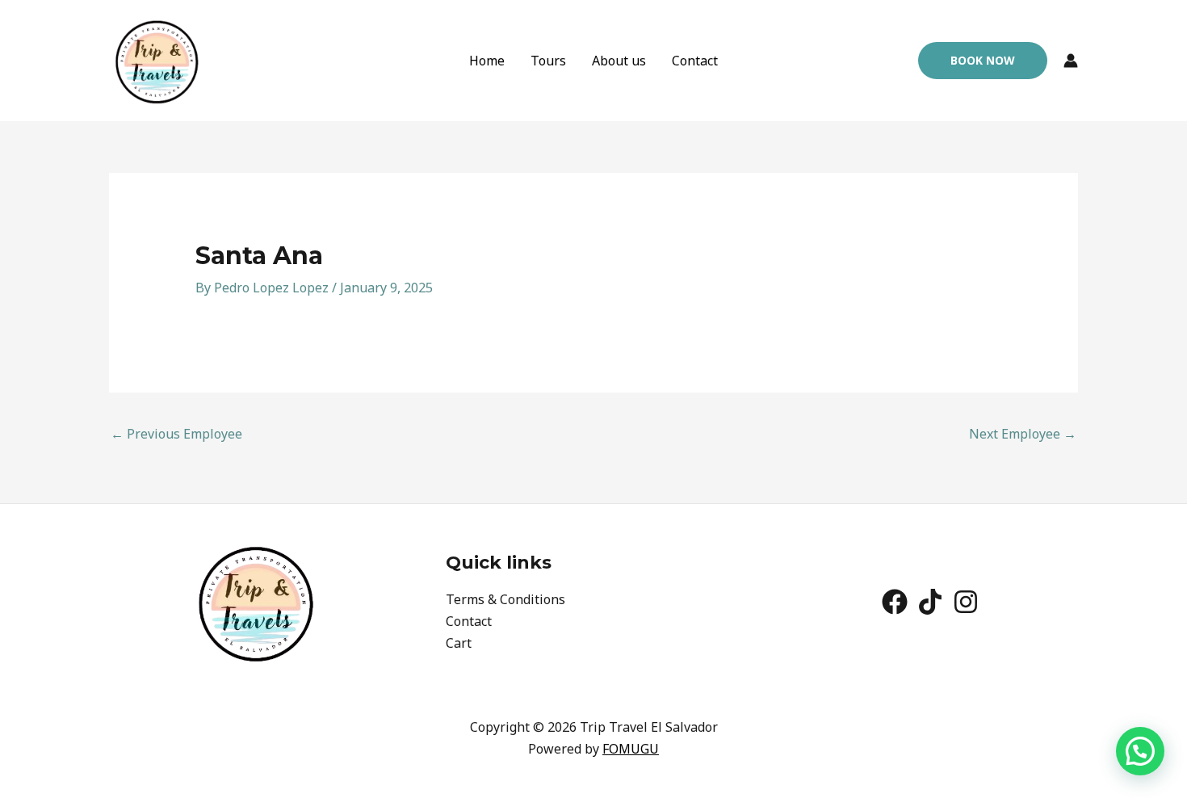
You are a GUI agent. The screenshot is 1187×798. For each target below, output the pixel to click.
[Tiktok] (930, 602)
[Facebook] (895, 602)
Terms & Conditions (505, 599)
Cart (459, 643)
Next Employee (1022, 434)
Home (487, 60)
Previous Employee (176, 434)
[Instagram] (966, 602)
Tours (548, 60)
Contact (695, 60)
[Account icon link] (1070, 60)
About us (619, 60)
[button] (982, 60)
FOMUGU (630, 749)
